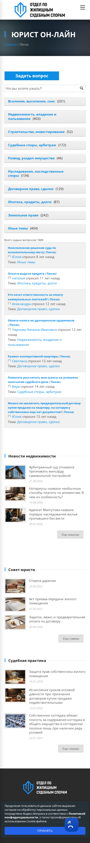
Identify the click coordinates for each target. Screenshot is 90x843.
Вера (16, 386)
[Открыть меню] (82, 7)
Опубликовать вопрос (32, 76)
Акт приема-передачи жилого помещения (52, 601)
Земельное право (23, 215)
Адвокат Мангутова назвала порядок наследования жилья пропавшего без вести (53, 514)
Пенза (50, 252)
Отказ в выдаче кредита (26, 273)
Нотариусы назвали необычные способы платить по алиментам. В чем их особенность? (56, 492)
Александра (21, 304)
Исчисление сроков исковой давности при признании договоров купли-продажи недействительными (52, 696)
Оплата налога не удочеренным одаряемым (41, 320)
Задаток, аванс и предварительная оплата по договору (57, 619)
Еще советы (71, 638)
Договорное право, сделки (31, 189)
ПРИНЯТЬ (45, 831)
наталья (18, 278)
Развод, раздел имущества (31, 158)
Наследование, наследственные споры (36, 173)
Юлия (16, 257)
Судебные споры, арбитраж (32, 145)
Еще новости (70, 534)
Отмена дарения (42, 580)
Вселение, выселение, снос (31, 101)
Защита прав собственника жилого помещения (57, 673)
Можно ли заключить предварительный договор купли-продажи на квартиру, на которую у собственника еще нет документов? (44, 407)
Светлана (19, 361)
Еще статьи (70, 748)
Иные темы (18, 228)
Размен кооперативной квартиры (33, 356)
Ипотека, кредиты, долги (30, 202)
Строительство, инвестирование (36, 131)
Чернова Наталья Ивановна (34, 329)
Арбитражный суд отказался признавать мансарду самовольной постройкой (51, 471)
